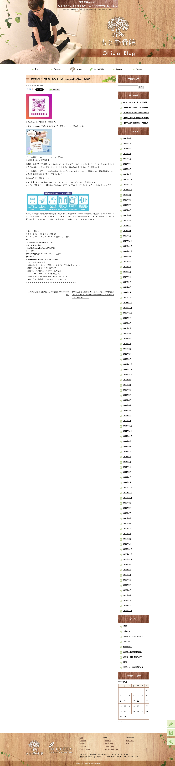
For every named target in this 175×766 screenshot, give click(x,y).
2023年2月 (127, 354)
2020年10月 (127, 498)
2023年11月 (127, 308)
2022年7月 (127, 390)
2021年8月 (127, 446)
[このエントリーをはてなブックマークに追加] (28, 90)
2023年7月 (127, 328)
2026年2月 (127, 169)
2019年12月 (127, 549)
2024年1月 (127, 297)
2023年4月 (127, 344)
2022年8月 (127, 385)
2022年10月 (127, 374)
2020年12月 (127, 487)
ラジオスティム (110, 744)
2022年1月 (127, 421)
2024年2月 (127, 292)
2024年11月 (127, 246)
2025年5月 (127, 215)
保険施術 (108, 741)
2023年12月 (127, 303)
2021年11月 (127, 431)
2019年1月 (127, 606)
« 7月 (120, 721)
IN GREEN (98, 69)
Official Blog (85, 749)
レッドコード (110, 747)
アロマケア (127, 642)
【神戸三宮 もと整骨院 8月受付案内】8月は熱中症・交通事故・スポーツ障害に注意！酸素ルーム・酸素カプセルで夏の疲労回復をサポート (136, 118)
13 (138, 701)
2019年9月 (127, 564)
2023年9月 (127, 318)
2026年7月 (127, 143)
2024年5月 (127, 277)
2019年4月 (127, 590)
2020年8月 (127, 508)
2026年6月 (127, 149)
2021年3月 (127, 472)
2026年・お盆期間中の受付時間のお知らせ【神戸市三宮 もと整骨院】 (136, 113)
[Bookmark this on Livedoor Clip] (30, 90)
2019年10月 (127, 559)
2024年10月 (127, 251)
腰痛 (125, 662)
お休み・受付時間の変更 (132, 652)
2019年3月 (127, 595)
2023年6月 (127, 333)
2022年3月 (127, 410)
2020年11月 (127, 493)
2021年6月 (127, 457)
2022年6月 (127, 395)
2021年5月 (127, 462)
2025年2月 (127, 231)
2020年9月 (127, 503)
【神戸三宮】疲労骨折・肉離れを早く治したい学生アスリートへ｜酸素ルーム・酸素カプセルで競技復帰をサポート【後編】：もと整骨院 (135, 123)
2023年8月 (127, 323)
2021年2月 (127, 477)
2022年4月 (127, 405)
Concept (57, 69)
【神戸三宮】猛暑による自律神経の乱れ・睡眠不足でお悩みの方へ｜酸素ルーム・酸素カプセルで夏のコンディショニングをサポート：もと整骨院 (135, 108)
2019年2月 (127, 600)
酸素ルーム (127, 647)
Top (36, 69)
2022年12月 (127, 364)
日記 (125, 626)
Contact (138, 69)
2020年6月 (127, 518)
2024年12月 (127, 241)
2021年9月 (127, 441)
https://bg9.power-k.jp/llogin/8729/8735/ (40, 248)
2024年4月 (127, 282)
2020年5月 (127, 523)
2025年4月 (127, 220)
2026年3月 (127, 164)
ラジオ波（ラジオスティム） (134, 636)
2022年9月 (127, 380)
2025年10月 (127, 190)
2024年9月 (127, 256)
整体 (127, 744)
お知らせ (126, 631)
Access (118, 69)
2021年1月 (127, 482)
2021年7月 (127, 452)
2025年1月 (127, 236)
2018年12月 (127, 611)
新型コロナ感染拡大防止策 (133, 667)
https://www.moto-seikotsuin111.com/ (40, 242)
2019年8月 (127, 570)
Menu (77, 69)
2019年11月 (127, 554)
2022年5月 (127, 400)
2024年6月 (127, 272)
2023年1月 (127, 359)
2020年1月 (127, 544)
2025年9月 (127, 195)
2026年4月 (127, 159)
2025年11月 (127, 184)
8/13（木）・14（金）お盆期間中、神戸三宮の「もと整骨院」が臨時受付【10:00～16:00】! (135, 102)
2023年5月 (127, 339)
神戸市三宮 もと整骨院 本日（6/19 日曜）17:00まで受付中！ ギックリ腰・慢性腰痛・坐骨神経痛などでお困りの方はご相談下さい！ (93, 294)
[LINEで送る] (54, 90)
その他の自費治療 (111, 749)
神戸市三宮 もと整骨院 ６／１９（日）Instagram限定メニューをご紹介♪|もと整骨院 (87, 9)
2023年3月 (127, 349)
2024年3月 (127, 287)
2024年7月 (127, 267)
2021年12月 (127, 426)
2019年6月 (127, 580)
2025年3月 (127, 226)
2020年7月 (127, 513)
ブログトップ (133, 79)
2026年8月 (127, 138)
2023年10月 (127, 313)
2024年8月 (127, 262)
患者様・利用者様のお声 (132, 657)
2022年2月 (127, 416)
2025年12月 (127, 179)
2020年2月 (127, 539)
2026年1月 (127, 174)
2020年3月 (127, 534)
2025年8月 (127, 200)
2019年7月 (127, 575)
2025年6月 (127, 210)
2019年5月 (127, 585)
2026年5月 (127, 154)
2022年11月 (127, 369)
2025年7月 (127, 205)
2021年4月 (127, 467)
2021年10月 (127, 436)
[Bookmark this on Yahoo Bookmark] (33, 90)
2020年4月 (127, 529)
